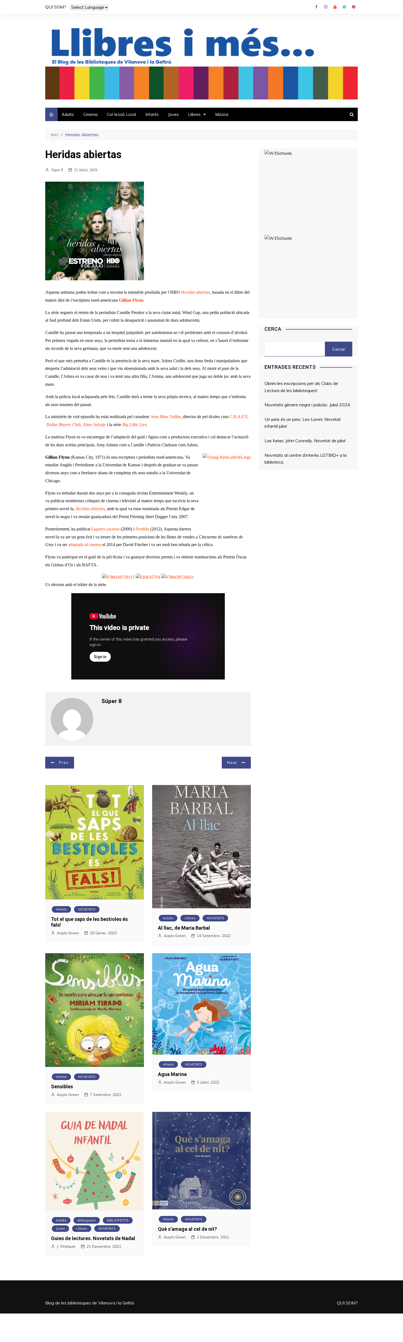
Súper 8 (57, 170)
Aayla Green (68, 932)
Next (232, 762)
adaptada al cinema (85, 544)
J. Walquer (66, 1246)
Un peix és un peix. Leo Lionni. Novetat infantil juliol (303, 422)
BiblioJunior (87, 1220)
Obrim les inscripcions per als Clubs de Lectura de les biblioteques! (301, 387)
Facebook (316, 7)
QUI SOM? (55, 7)
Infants (152, 114)
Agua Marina (172, 1074)
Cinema (90, 114)
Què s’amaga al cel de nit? (187, 1229)
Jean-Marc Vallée (166, 416)
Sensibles (62, 1086)
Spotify (344, 7)
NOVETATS (86, 909)
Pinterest (354, 7)
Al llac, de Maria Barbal (184, 928)
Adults (68, 114)
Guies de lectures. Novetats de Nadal (93, 1238)
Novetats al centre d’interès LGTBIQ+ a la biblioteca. (306, 458)
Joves (173, 114)
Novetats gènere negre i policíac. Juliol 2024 (307, 404)
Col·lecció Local (121, 114)
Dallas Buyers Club (63, 424)
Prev (63, 762)
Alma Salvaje (95, 424)
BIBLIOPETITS (118, 1220)
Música (221, 114)
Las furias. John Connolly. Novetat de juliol (305, 440)
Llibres (194, 114)
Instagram (326, 7)
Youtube (335, 7)
